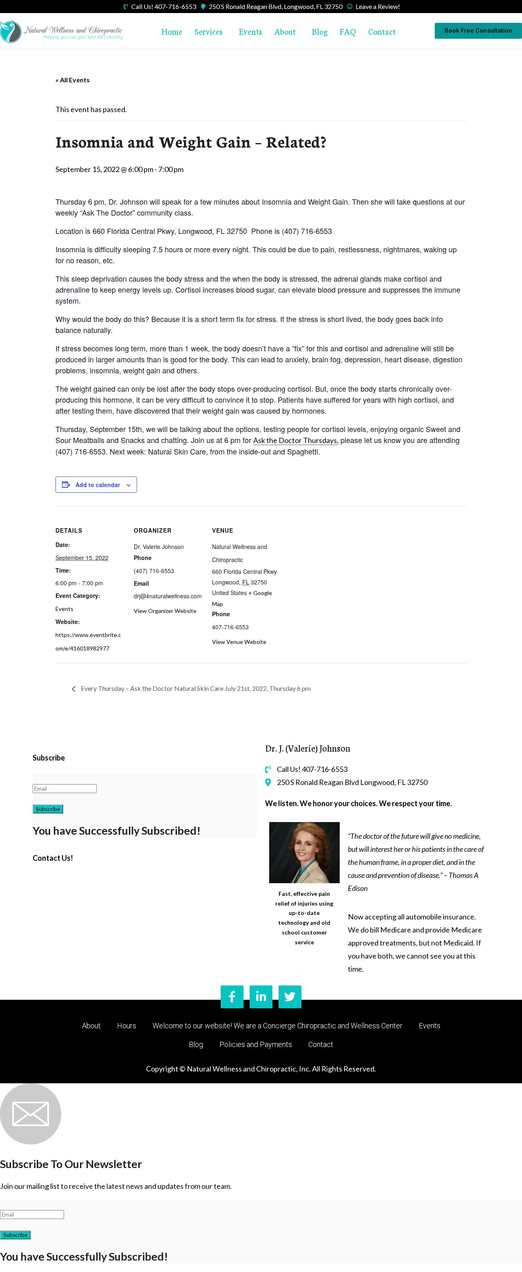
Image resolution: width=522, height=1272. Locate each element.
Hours (126, 1025)
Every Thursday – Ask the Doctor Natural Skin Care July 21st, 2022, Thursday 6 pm (195, 688)
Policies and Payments (255, 1044)
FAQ (348, 31)
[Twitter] (290, 996)
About (285, 31)
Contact (382, 31)
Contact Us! (53, 857)
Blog (319, 31)
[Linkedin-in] (261, 996)
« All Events (72, 80)
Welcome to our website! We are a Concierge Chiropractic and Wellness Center (278, 1025)
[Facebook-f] (232, 996)
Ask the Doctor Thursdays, (295, 440)
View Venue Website (239, 641)
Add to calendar (97, 485)
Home (171, 31)
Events (250, 31)
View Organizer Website (165, 610)
